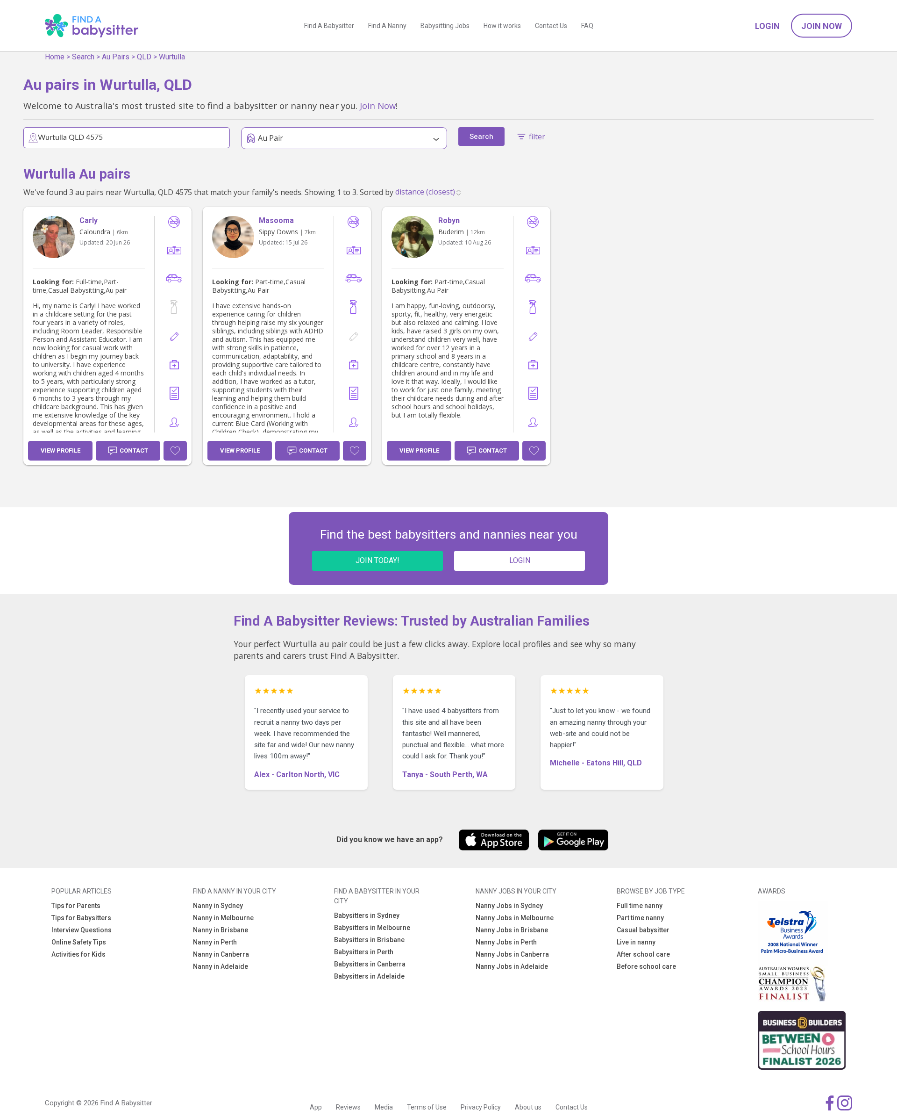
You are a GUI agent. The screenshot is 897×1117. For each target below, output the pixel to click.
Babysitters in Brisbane (369, 940)
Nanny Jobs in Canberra (512, 954)
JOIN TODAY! (377, 560)
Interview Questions (81, 930)
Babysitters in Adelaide (369, 976)
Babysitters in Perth (363, 952)
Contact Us (551, 25)
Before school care (646, 966)
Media (384, 1107)
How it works (502, 25)
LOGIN (519, 560)
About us (528, 1107)
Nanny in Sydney (218, 905)
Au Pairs (115, 56)
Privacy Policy (481, 1107)
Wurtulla (172, 56)
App (316, 1107)
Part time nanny (640, 918)
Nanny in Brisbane (220, 930)
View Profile (60, 450)
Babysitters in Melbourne (372, 927)
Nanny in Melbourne (223, 918)
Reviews (348, 1107)
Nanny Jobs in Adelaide (512, 966)
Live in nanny (636, 942)
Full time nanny (639, 905)
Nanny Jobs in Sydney (509, 905)
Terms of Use (427, 1107)
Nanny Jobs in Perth (506, 942)
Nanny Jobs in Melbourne (515, 918)
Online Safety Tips (78, 942)
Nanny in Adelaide (220, 966)
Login (767, 26)
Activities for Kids (78, 954)
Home (54, 56)
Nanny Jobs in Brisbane (512, 930)
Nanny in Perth (215, 942)
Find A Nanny (387, 25)
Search (83, 56)
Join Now (821, 26)
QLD (144, 56)
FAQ (587, 25)
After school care (643, 954)
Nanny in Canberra (221, 954)
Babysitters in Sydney (366, 915)
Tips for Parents (75, 905)
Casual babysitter (643, 930)
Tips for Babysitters (81, 918)
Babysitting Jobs (445, 25)
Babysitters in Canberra (370, 964)
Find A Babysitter (329, 25)
